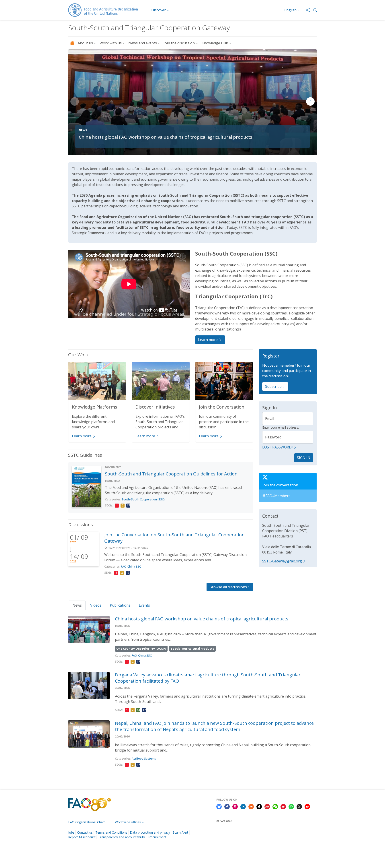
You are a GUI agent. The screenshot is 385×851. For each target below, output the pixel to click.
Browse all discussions (228, 587)
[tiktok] (259, 806)
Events (144, 605)
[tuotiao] (267, 806)
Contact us (85, 832)
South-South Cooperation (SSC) (143, 499)
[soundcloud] (251, 806)
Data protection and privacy (150, 832)
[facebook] (227, 806)
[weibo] (283, 806)
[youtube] (307, 806)
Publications (120, 605)
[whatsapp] (291, 806)
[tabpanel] (192, 692)
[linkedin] (243, 806)
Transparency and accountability (121, 837)
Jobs (71, 832)
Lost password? (277, 447)
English (290, 10)
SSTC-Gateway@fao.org (282, 561)
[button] (313, 10)
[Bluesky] (219, 806)
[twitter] (299, 806)
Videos (95, 605)
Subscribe (273, 386)
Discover (158, 10)
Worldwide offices (128, 822)
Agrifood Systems (144, 758)
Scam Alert (180, 832)
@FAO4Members (276, 495)
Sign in (303, 457)
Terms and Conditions (111, 832)
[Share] (306, 10)
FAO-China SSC (131, 566)
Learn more (208, 339)
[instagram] (235, 806)
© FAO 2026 (224, 821)
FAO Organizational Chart (86, 822)
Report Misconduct (82, 837)
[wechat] (275, 806)
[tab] (77, 605)
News (77, 605)
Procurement (156, 837)
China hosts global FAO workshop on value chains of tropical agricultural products (165, 137)
